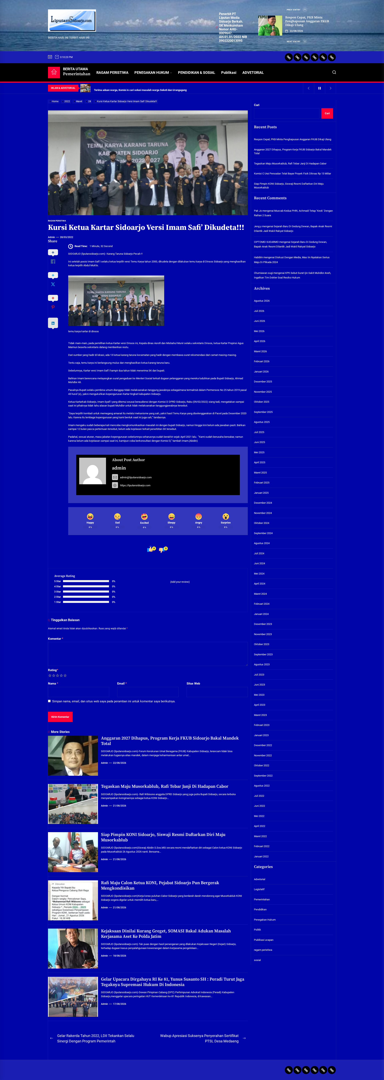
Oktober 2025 (261, 401)
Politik (257, 929)
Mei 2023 (259, 694)
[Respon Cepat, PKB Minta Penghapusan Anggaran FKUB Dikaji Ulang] (270, 26)
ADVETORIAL (253, 72)
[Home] (54, 72)
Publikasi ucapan (263, 939)
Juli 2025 (259, 432)
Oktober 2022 (261, 765)
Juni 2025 (259, 442)
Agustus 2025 (262, 422)
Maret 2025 (260, 472)
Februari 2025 (261, 482)
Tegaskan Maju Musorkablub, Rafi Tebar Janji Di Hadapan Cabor (164, 786)
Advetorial (259, 879)
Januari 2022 (261, 856)
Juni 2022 (259, 806)
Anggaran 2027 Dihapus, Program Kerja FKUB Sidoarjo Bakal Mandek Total (170, 741)
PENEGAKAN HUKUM (151, 72)
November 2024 (263, 512)
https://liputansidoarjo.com (135, 485)
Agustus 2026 (262, 300)
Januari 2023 (261, 735)
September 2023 (263, 654)
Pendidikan (260, 909)
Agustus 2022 (262, 785)
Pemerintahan (262, 899)
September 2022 (263, 775)
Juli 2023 (259, 674)
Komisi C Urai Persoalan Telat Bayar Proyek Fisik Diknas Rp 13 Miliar (292, 173)
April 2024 (259, 583)
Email (122, 683)
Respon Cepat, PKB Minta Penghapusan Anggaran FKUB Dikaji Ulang (307, 21)
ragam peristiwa (57, 221)
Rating (53, 670)
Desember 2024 (263, 502)
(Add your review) (180, 581)
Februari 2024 (261, 604)
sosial (257, 960)
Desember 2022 (263, 745)
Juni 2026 (259, 321)
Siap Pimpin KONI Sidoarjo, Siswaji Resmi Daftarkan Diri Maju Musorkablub (163, 837)
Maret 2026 (260, 351)
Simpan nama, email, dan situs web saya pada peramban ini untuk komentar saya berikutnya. (113, 701)
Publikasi (228, 72)
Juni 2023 (259, 684)
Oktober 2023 (261, 644)
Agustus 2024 (262, 543)
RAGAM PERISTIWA (112, 72)
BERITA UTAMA (76, 72)
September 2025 (263, 411)
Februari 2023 (261, 725)
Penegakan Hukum (265, 919)
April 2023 (259, 705)
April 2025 (259, 462)
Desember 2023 (263, 624)
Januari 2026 (261, 371)
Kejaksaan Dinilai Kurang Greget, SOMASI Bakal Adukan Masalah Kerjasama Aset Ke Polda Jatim (166, 933)
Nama (53, 683)
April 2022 (259, 826)
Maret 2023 (260, 715)
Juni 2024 (259, 563)
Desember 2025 (263, 381)
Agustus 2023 (262, 664)
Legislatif (259, 889)
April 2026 (259, 341)
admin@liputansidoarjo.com (136, 477)
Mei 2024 (259, 573)
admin (51, 237)
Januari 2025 (261, 492)
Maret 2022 (260, 836)
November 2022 (263, 755)
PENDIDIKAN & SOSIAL (196, 72)
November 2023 (263, 634)
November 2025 (263, 391)
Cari (256, 105)
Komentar (55, 639)
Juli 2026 (259, 310)
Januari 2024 (261, 614)
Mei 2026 (259, 331)
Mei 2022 (259, 816)
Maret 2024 (260, 593)
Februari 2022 (261, 846)
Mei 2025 (259, 452)
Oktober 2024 (261, 523)
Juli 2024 (259, 553)
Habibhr (258, 257)
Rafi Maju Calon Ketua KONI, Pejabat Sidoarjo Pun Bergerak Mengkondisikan (160, 885)
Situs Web (193, 683)
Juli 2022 (259, 795)
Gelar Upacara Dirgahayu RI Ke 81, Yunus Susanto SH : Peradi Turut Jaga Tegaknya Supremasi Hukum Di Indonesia (172, 982)
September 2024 (263, 533)
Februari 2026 (261, 361)
